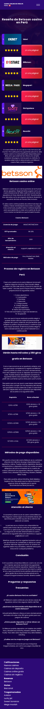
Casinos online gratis (14, 671)
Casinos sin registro (13, 674)
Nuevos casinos (11, 665)
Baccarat (8, 688)
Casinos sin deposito (13, 668)
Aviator (7, 695)
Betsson (8, 681)
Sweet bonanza (11, 701)
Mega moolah (10, 704)
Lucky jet (8, 698)
